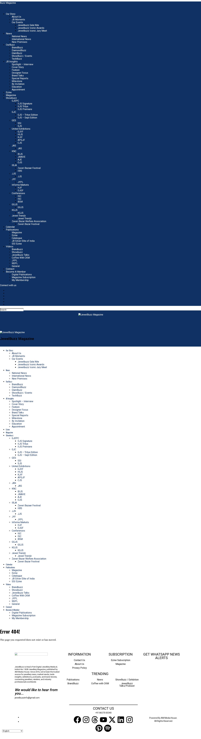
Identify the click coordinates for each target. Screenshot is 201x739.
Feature (16, 70)
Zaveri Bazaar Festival (29, 168)
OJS (20, 162)
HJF (20, 187)
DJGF (20, 190)
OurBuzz (10, 44)
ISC (19, 198)
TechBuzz (17, 58)
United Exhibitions (21, 128)
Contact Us (79, 660)
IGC (19, 196)
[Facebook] (77, 720)
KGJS (15, 210)
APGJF (21, 140)
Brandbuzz (17, 249)
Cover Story (18, 67)
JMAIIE (21, 156)
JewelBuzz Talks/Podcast (126, 684)
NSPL (15, 263)
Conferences (18, 193)
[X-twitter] (112, 720)
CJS (20, 142)
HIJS (20, 134)
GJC (14, 112)
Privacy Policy (79, 667)
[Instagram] (86, 720)
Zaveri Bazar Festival (28, 224)
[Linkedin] (120, 720)
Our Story (10, 14)
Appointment (18, 89)
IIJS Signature (25, 103)
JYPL (20, 182)
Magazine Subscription (23, 277)
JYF (14, 179)
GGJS (15, 204)
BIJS (20, 154)
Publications (12, 229)
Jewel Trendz (19, 215)
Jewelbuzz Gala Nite (28, 25)
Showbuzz (11, 98)
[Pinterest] (99, 729)
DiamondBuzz (19, 50)
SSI (19, 123)
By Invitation (18, 84)
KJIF (20, 137)
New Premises (19, 42)
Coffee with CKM (100, 683)
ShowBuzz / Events (22, 56)
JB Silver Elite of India (23, 241)
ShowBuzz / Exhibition (127, 679)
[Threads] (94, 720)
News (9, 33)
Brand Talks (18, 75)
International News (21, 39)
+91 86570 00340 (103, 713)
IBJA (14, 165)
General (16, 266)
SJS (20, 126)
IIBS (20, 170)
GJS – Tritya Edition (28, 114)
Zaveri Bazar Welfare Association (29, 221)
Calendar (10, 226)
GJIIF (20, 131)
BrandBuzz (17, 47)
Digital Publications (22, 274)
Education (17, 86)
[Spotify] (107, 729)
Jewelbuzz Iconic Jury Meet (32, 30)
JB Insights (12, 61)
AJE (20, 159)
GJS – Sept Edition (27, 117)
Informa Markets (20, 184)
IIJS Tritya (23, 106)
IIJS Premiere (25, 109)
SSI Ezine (17, 243)
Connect (10, 269)
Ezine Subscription (120, 660)
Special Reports (20, 78)
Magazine (11, 95)
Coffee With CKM (21, 257)
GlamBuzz (17, 53)
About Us (16, 16)
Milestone (17, 81)
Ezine (9, 92)
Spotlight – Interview (22, 64)
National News (19, 36)
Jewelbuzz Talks (20, 255)
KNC (14, 151)
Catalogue (17, 238)
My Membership (20, 280)
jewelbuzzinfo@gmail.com (27, 698)
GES (14, 120)
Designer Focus (20, 72)
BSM (20, 201)
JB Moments (18, 19)
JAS (14, 145)
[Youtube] (103, 720)
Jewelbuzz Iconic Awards (31, 28)
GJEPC (15, 100)
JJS (14, 173)
